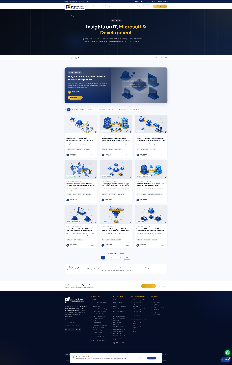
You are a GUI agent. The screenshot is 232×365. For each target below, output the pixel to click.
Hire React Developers (119, 300)
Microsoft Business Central (98, 319)
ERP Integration (97, 322)
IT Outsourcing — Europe (139, 319)
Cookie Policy (156, 314)
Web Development (98, 300)
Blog (138, 6)
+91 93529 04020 (85, 1)
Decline (143, 358)
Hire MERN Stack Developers (117, 303)
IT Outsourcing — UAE (139, 309)
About (88, 6)
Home (67, 16)
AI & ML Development (98, 327)
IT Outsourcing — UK (138, 302)
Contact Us (146, 6)
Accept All (152, 358)
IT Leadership (101, 109)
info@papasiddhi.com (71, 1)
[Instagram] (72, 329)
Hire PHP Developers (118, 311)
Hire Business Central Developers (119, 319)
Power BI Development (99, 316)
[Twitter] (76, 329)
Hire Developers (107, 6)
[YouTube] (79, 329)
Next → (127, 257)
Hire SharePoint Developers (117, 323)
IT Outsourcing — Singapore (137, 326)
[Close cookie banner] (159, 358)
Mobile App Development (100, 302)
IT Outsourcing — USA (139, 300)
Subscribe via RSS (161, 58)
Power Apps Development (100, 314)
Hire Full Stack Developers (120, 306)
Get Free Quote (159, 6)
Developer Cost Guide (119, 335)
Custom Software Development (97, 305)
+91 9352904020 (71, 322)
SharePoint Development (99, 311)
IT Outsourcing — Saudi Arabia (139, 322)
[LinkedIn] (66, 329)
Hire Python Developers (119, 314)
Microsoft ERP (123, 109)
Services (95, 6)
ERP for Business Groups (99, 340)
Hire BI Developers (118, 327)
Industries (119, 6)
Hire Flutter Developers (119, 316)
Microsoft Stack (134, 109)
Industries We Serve (158, 307)
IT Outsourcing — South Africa (139, 330)
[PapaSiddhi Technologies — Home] (75, 6)
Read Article (74, 97)
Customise (134, 358)
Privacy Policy (156, 312)
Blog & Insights (157, 305)
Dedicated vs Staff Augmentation (118, 332)
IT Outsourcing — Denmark (137, 316)
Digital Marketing (97, 330)
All (68, 109)
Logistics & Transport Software (98, 337)
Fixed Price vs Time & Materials (118, 343)
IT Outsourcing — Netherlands (137, 312)
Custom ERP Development (100, 325)
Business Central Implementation (97, 333)
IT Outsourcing (112, 109)
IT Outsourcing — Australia (137, 305)
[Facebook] (69, 329)
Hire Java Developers (119, 309)
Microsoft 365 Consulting (100, 309)
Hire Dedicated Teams (119, 329)
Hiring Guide (91, 109)
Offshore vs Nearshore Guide (119, 338)
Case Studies (130, 6)
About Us (155, 300)
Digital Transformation (78, 109)
